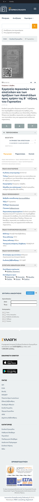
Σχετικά (31, 154)
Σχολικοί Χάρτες (7, 446)
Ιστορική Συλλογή (17, 9)
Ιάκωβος (31, 277)
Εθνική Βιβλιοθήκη (8, 401)
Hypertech (29, 500)
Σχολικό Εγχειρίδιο (16, 39)
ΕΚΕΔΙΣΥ (4, 395)
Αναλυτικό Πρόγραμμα (9, 442)
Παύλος (9, 279)
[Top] (35, 168)
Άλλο (3, 449)
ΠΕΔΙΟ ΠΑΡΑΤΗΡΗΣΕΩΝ (25, 161)
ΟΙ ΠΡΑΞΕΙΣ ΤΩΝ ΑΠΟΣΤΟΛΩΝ (19, 140)
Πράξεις (26, 279)
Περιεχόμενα (12, 132)
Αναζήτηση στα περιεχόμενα (13, 30)
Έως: (5, 304)
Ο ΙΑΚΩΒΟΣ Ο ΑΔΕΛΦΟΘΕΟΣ (19, 143)
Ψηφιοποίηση (20, 154)
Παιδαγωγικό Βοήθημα (9, 439)
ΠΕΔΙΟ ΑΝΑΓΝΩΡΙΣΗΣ (8, 159)
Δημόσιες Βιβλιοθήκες (9, 418)
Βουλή (4, 391)
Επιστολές (21, 277)
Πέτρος (18, 279)
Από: (5, 302)
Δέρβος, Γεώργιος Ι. (13, 271)
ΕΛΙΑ (5, 39)
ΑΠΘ (3, 414)
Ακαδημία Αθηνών (8, 404)
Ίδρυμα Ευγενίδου (8, 411)
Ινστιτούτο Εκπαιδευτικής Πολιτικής (17, 497)
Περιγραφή (7, 154)
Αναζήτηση (17, 18)
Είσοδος (11, 1)
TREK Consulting (19, 500)
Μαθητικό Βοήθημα (8, 432)
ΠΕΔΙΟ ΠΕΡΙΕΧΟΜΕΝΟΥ (22, 159)
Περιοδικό (5, 436)
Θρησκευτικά (14, 205)
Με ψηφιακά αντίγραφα (12, 32)
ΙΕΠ (3, 385)
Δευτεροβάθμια (24, 198)
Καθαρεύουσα (14, 208)
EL (4, 1)
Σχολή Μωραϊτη (7, 408)
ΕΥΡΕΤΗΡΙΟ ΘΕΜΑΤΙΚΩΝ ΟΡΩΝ (10, 164)
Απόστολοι (10, 277)
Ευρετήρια (28, 18)
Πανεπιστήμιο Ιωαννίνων (10, 398)
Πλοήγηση (5, 18)
